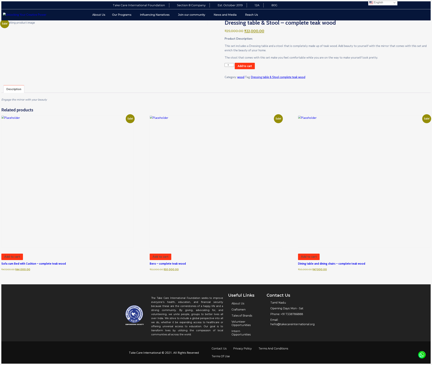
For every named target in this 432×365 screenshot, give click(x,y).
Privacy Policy (242, 348)
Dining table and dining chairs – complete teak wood (331, 263)
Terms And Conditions (273, 348)
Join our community (191, 14)
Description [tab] (13, 89)
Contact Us (219, 348)
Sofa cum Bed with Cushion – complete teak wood (33, 263)
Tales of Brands (242, 315)
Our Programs (121, 14)
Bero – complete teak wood (168, 263)
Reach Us (251, 14)
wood (240, 77)
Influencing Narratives (155, 14)
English (378, 2)
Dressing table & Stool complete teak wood (278, 77)
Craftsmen (239, 309)
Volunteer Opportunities (241, 323)
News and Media (225, 14)
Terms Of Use (221, 356)
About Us (98, 14)
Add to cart (245, 66)
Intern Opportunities (241, 333)
